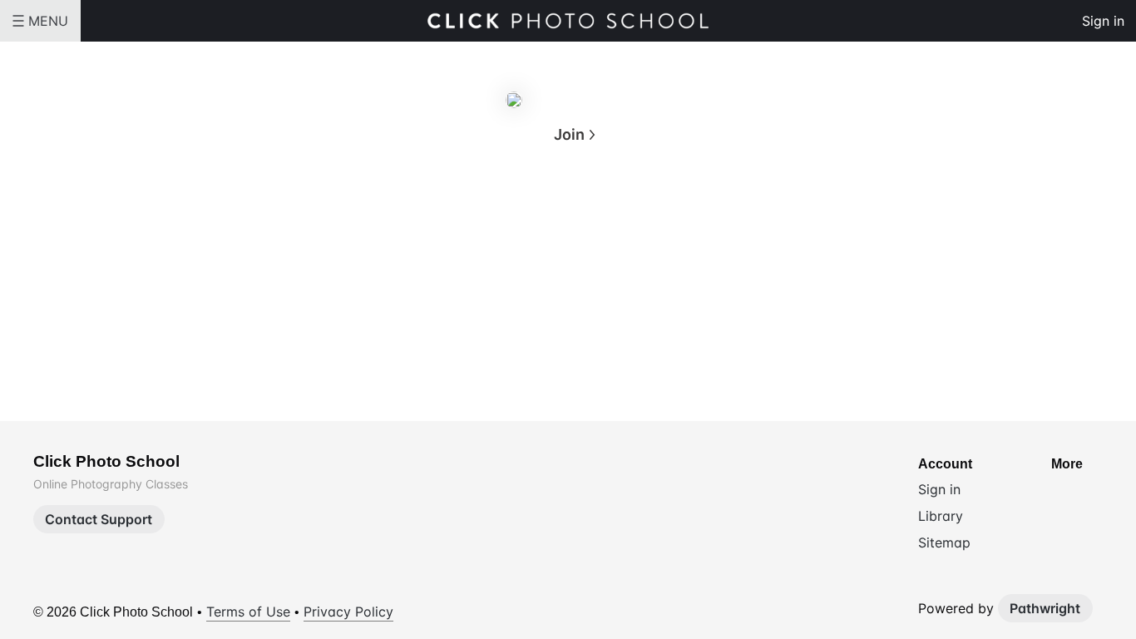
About (501, 214)
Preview (634, 214)
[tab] (501, 215)
